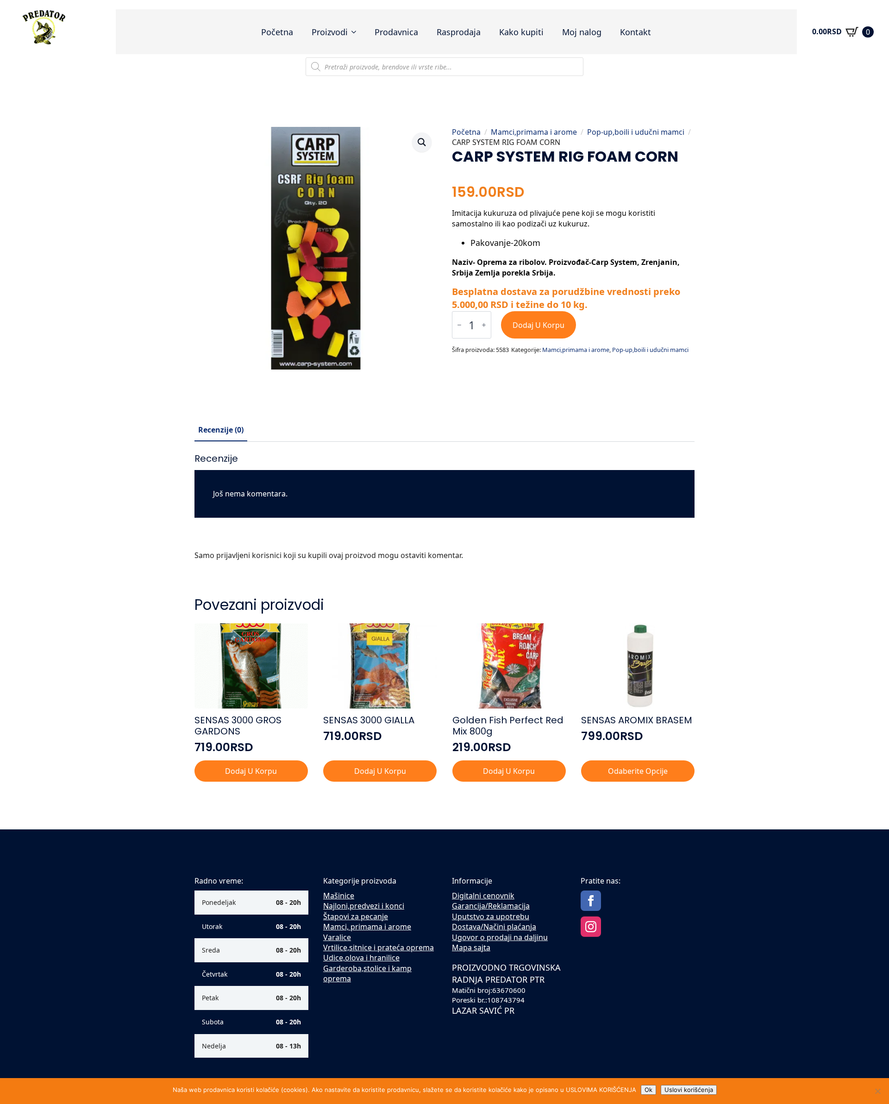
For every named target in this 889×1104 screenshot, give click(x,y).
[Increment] (484, 325)
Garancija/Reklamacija (491, 906)
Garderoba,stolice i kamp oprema (367, 973)
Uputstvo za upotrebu (490, 916)
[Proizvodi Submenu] (356, 32)
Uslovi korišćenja (688, 1089)
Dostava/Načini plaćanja (494, 927)
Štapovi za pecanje (355, 916)
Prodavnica (396, 32)
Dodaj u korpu (538, 325)
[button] (422, 142)
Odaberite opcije (638, 771)
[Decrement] (459, 325)
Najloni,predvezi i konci (363, 906)
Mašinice (338, 896)
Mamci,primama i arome (534, 132)
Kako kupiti (521, 32)
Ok (648, 1089)
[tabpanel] (444, 510)
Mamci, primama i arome (367, 927)
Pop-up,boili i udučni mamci (635, 132)
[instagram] (591, 926)
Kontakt (635, 32)
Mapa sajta (471, 947)
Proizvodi (330, 32)
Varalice (337, 937)
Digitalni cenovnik (483, 896)
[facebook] (591, 901)
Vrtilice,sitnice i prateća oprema (378, 947)
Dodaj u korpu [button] (251, 771)
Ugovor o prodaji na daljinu (500, 937)
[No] (877, 1091)
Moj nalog (581, 32)
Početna (277, 32)
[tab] (220, 429)
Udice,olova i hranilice (361, 958)
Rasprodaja (459, 32)
